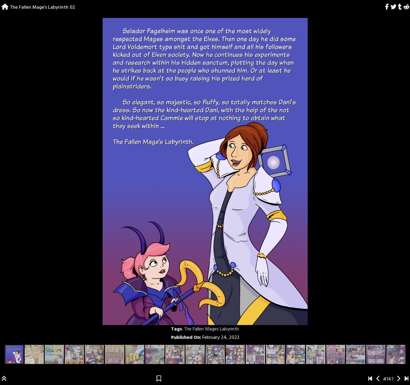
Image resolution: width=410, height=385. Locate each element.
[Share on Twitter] (393, 7)
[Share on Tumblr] (399, 7)
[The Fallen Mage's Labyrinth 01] (378, 379)
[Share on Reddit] (406, 7)
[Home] (5, 7)
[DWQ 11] (406, 379)
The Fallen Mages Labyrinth (211, 329)
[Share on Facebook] (387, 7)
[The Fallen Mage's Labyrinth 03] (398, 379)
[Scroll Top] (4, 379)
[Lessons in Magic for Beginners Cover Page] (370, 379)
